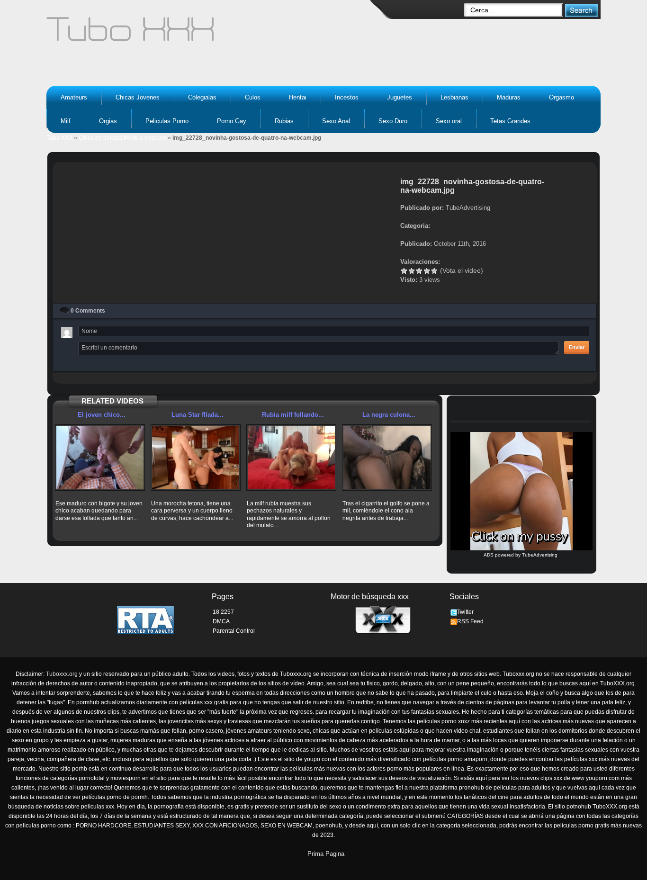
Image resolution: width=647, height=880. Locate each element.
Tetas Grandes (510, 121)
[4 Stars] (427, 271)
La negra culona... (388, 414)
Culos (253, 97)
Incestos (347, 97)
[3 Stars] (419, 271)
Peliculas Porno (167, 121)
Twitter (465, 612)
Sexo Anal (336, 121)
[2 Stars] (411, 271)
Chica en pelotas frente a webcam (122, 138)
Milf (66, 121)
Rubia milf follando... (293, 414)
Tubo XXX (59, 138)
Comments (88, 310)
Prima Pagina (325, 853)
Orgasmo (561, 97)
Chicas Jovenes (138, 97)
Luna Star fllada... (197, 414)
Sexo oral (449, 121)
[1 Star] (404, 271)
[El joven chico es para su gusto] (100, 457)
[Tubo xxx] (212, 33)
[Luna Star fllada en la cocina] (196, 457)
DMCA (221, 621)
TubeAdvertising (539, 554)
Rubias (284, 121)
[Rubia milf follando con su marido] (291, 457)
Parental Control (234, 631)
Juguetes (399, 97)
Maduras (509, 97)
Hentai (297, 97)
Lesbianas (454, 97)
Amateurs (74, 97)
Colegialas (202, 97)
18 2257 (223, 612)
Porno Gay (231, 121)
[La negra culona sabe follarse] (387, 457)
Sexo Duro (392, 121)
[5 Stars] (434, 271)
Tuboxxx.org (62, 674)
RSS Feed (470, 621)
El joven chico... (102, 414)
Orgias (108, 121)
